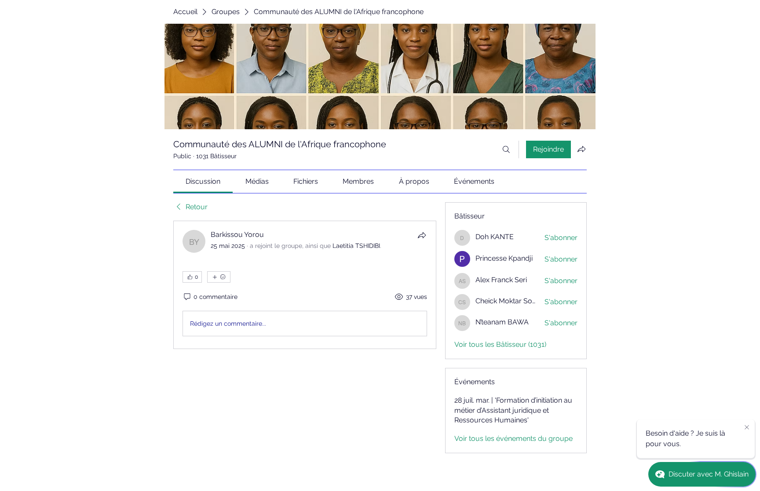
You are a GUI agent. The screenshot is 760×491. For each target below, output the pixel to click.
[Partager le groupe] (581, 149)
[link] (203, 181)
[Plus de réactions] (218, 277)
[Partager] (422, 235)
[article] (304, 285)
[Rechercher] (506, 149)
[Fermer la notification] (746, 428)
